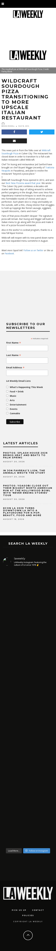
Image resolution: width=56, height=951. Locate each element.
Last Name (13, 355)
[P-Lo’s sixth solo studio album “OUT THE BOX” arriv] (28, 805)
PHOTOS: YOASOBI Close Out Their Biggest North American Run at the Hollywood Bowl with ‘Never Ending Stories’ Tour (27, 490)
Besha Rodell (8, 126)
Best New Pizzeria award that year (23, 183)
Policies (28, 915)
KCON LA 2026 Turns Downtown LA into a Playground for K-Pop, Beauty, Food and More (22, 512)
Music (13, 395)
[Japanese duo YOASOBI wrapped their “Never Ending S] (28, 674)
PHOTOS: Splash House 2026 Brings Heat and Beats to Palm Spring (25, 455)
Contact (38, 910)
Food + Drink (17, 391)
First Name (13, 343)
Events (13, 408)
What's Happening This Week (26, 387)
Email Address (15, 367)
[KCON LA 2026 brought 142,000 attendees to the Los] (28, 735)
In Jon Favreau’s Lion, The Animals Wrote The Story (24, 471)
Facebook (9, 253)
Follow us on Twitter (33, 250)
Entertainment (18, 404)
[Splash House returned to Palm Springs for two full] (28, 604)
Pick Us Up (19, 910)
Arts (12, 400)
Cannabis (15, 413)
